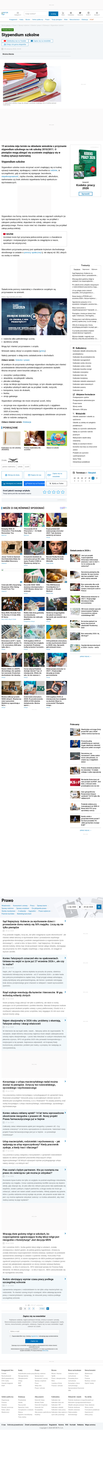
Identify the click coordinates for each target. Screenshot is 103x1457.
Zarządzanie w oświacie (25, 1410)
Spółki (53, 1376)
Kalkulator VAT (56, 1405)
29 (93, 478)
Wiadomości (6, 905)
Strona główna (6, 25)
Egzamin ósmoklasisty (25, 1414)
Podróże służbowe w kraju (76, 1400)
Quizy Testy (77, 459)
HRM (19, 1385)
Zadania (4, 1405)
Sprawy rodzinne (24, 25)
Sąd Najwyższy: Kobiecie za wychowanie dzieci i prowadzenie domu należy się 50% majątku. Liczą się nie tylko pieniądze (85, 274)
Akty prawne (39, 1397)
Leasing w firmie (57, 1383)
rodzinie (53, 170)
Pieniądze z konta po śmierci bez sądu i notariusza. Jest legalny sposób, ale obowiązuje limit (84, 315)
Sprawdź (86, 194)
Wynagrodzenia (23, 1376)
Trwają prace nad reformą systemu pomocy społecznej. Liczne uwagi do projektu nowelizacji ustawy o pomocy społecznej (85, 320)
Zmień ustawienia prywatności (36, 1425)
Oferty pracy (89, 1414)
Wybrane (94, 269)
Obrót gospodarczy (8, 1378)
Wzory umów (77, 406)
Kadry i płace (6, 1410)
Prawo (47, 19)
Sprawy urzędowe (22, 908)
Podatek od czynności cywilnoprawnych (81, 454)
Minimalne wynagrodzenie (76, 1402)
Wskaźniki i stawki (74, 1397)
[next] (47, 1308)
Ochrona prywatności (15, 1425)
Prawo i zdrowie (40, 1388)
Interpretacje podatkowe (81, 462)
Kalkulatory (81, 348)
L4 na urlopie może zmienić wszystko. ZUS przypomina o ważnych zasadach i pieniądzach (84, 292)
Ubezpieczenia (23, 1378)
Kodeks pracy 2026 (85, 187)
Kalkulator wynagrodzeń (81, 360)
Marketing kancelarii (24, 914)
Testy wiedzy (22, 1417)
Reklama (80, 1425)
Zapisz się (34, 1341)
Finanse (87, 1378)
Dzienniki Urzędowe (41, 1405)
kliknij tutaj (45, 1350)
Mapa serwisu (90, 1425)
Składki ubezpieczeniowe (76, 1405)
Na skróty (88, 1397)
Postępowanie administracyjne (84, 400)
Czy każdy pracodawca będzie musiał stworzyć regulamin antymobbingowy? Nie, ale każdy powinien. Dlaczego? (84, 332)
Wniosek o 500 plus (80, 409)
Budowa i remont (90, 1381)
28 (89, 478)
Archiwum (88, 1402)
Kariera (61, 1425)
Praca (32, 905)
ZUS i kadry (5, 1381)
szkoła (20, 467)
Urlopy (20, 1381)
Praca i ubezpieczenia (58, 1378)
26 (82, 478)
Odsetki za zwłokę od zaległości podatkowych (84, 424)
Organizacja (5, 1400)
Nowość (85, 182)
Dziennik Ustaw (40, 1400)
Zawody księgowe (7, 1383)
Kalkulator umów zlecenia (82, 363)
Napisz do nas (36, 475)
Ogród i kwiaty (89, 1383)
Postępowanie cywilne (81, 397)
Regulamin (53, 1425)
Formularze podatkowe (92, 1410)
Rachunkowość (6, 1376)
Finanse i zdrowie (57, 1385)
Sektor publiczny (37, 19)
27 (86, 478)
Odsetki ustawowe (74, 1410)
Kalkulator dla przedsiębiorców (84, 357)
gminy (42, 351)
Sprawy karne (42, 905)
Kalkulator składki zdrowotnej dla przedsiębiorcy (84, 352)
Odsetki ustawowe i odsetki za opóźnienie (83, 418)
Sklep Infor (38, 1385)
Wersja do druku (14, 475)
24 (75, 478)
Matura (20, 1412)
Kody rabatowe (89, 1405)
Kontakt (73, 1425)
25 (78, 478)
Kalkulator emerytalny (80, 372)
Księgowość (13, 19)
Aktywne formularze (85, 394)
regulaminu (34, 1336)
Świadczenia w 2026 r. (80, 550)
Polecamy (74, 724)
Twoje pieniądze (57, 19)
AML (69, 1390)
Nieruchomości (75, 19)
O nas (4, 1425)
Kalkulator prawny (79, 387)
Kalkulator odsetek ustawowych (84, 381)
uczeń (27, 467)
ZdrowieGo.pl (89, 1400)
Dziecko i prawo (36, 25)
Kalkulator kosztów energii (82, 369)
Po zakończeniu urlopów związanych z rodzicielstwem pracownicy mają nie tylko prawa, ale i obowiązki (85, 286)
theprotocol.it (89, 1412)
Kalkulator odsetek (57, 1407)
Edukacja (85, 19)
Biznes (28, 19)
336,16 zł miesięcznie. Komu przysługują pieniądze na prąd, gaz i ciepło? (85, 326)
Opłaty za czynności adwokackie (84, 428)
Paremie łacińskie (8, 914)
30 (97, 478)
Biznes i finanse (56, 1373)
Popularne (77, 269)
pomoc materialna (9, 467)
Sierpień (92, 472)
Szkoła (20, 1402)
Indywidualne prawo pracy (26, 1373)
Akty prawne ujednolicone (43, 1412)
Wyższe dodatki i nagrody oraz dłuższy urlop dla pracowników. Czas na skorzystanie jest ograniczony (85, 338)
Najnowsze (85, 269)
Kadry (21, 19)
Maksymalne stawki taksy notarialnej (82, 439)
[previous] (21, 1308)
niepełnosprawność (10, 176)
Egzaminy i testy (23, 1407)
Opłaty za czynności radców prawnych (83, 433)
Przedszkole (22, 1400)
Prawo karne (77, 403)
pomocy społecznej (32, 252)
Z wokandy (22, 911)
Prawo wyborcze (44, 911)
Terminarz (80, 472)
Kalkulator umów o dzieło (82, 366)
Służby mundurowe (8, 911)
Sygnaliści (32, 911)
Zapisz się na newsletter (57, 475)
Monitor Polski (39, 1402)
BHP (19, 1383)
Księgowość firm (7, 1370)
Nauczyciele (22, 1405)
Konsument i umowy (20, 905)
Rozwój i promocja (7, 1407)
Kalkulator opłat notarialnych (83, 384)
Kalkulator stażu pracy (59, 1410)
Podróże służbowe (74, 1407)
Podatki (4, 1373)
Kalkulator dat (78, 390)
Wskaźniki (80, 413)
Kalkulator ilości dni (80, 375)
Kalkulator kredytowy (80, 378)
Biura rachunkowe (74, 1370)
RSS (66, 1425)
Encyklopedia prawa (39, 908)
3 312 (42, 1308)
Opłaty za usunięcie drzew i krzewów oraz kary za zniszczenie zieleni (85, 447)
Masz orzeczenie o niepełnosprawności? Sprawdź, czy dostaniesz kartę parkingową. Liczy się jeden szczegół (84, 309)
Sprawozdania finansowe (76, 1388)
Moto (65, 19)
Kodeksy (37, 1414)
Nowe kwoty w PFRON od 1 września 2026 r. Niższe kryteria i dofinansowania (84, 297)
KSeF (92, 19)
